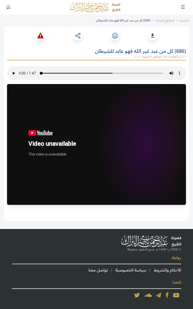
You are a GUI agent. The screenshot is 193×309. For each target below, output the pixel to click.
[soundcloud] (148, 295)
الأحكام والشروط (167, 270)
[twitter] (137, 295)
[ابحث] (8, 7)
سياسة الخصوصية (130, 270)
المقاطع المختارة (165, 20)
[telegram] (158, 295)
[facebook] (167, 295)
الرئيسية (184, 20)
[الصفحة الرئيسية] (95, 7)
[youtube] (176, 295)
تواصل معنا (98, 270)
